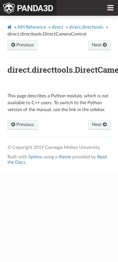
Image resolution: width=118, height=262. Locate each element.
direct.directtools (86, 27)
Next (97, 45)
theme (64, 157)
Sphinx (35, 157)
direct (57, 27)
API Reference (31, 27)
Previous (24, 45)
